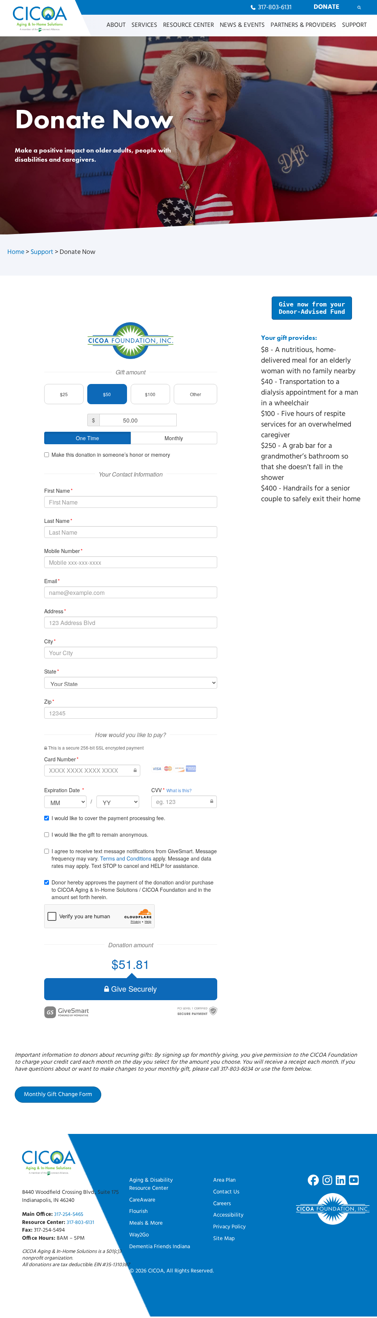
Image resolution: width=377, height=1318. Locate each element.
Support (42, 252)
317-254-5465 (68, 1214)
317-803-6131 (80, 1222)
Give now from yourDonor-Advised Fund (312, 308)
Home (15, 252)
